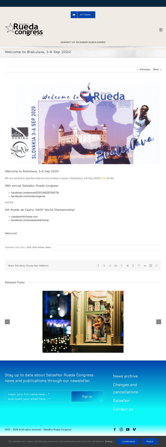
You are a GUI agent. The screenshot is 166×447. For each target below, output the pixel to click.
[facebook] (114, 429)
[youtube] (127, 429)
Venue (48, 247)
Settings (109, 441)
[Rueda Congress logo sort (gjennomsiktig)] (24, 23)
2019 (29, 247)
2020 (34, 247)
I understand (128, 441)
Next (156, 69)
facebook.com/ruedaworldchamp (30, 220)
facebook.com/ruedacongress (28, 196)
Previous (145, 69)
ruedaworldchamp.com (24, 216)
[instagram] (121, 429)
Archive (41, 247)
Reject (150, 441)
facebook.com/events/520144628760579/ (35, 192)
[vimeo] (134, 429)
